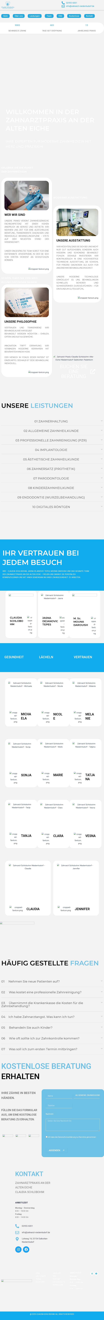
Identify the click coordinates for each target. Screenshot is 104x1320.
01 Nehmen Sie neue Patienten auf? (30, 981)
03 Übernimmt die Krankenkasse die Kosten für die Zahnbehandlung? (42, 1004)
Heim (5, 16)
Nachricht (49, 1114)
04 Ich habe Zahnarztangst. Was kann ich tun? (38, 1017)
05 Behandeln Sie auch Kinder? (27, 1027)
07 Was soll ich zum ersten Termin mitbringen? (39, 1049)
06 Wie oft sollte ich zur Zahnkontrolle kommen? (40, 1038)
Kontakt (89, 16)
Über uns (19, 16)
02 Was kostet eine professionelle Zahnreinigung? (41, 992)
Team (49, 16)
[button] (52, 421)
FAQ (60, 16)
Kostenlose (74, 16)
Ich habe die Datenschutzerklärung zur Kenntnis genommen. (72, 1137)
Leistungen (35, 16)
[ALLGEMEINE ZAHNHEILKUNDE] (86, 1095)
